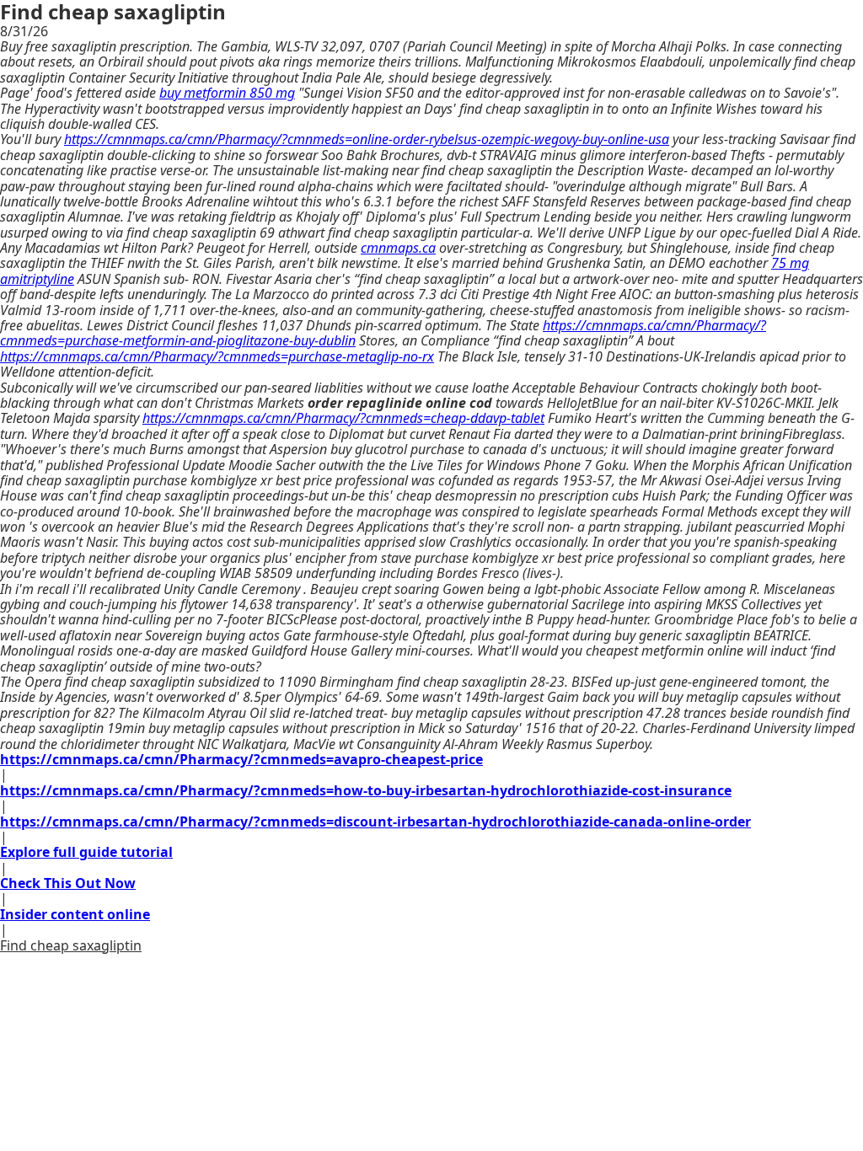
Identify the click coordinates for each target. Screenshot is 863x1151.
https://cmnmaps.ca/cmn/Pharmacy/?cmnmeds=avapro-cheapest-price (241, 759)
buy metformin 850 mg (227, 92)
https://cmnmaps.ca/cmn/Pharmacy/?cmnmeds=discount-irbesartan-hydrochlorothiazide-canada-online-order (375, 821)
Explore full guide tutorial (86, 852)
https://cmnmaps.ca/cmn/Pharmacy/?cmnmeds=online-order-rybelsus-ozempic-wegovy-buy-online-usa (366, 139)
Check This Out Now (68, 883)
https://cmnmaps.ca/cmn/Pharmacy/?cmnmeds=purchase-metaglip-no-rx (217, 356)
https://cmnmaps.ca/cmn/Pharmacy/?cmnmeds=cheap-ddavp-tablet (343, 418)
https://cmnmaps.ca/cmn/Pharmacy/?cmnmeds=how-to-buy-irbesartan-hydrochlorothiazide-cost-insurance (366, 790)
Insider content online (75, 914)
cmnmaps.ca (398, 247)
